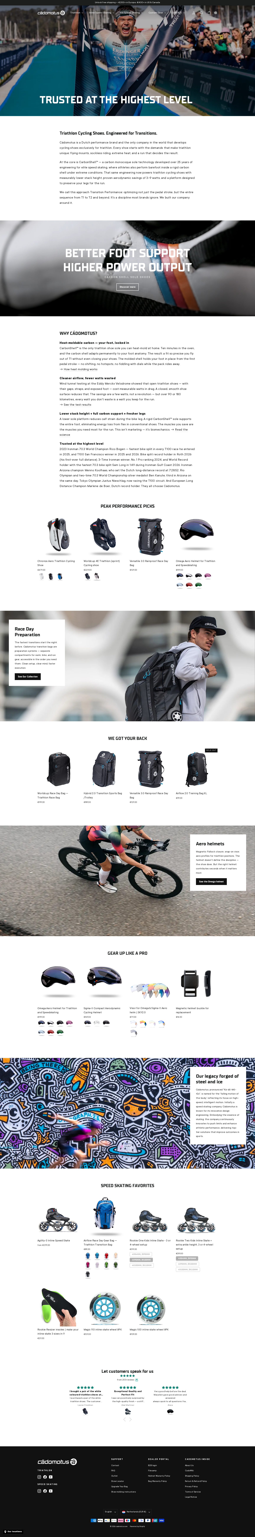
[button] (215, 13)
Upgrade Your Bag (119, 1487)
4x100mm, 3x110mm (142, 1264)
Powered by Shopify (137, 1527)
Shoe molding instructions (123, 1492)
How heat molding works (80, 369)
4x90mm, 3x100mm (141, 1259)
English (108, 1512)
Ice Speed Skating (130, 13)
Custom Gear (156, 13)
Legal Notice (191, 1497)
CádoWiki (177, 13)
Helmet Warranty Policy (159, 1476)
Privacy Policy (191, 1487)
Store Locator (117, 1481)
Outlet (114, 1476)
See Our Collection (28, 676)
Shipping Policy (192, 1476)
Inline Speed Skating (100, 13)
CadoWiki (189, 1471)
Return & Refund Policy (196, 1481)
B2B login (152, 1466)
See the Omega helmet (211, 881)
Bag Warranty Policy (157, 1481)
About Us (189, 1466)
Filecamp (152, 1471)
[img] (127, 1376)
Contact (115, 1466)
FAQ (113, 1471)
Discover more (127, 287)
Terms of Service (193, 1492)
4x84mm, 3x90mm (141, 1253)
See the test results (77, 405)
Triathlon (75, 13)
